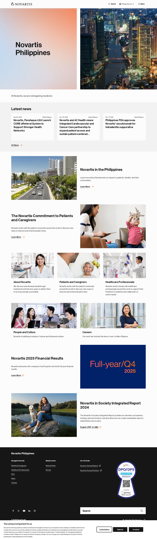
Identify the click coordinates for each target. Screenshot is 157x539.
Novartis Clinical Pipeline (89, 465)
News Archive (51, 465)
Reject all (120, 529)
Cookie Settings (104, 529)
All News (15, 145)
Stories (48, 470)
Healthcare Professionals (20, 470)
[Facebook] (13, 511)
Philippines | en (127, 4)
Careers (14, 482)
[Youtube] (24, 511)
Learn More (85, 187)
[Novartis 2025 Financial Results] (113, 367)
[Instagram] (35, 511)
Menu (143, 4)
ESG (13, 474)
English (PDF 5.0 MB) (89, 427)
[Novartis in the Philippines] (44, 178)
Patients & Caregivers (18, 465)
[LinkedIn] (29, 511)
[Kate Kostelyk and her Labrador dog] (44, 415)
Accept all (136, 529)
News (13, 478)
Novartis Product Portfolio (89, 470)
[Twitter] (18, 511)
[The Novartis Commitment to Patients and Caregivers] (113, 226)
